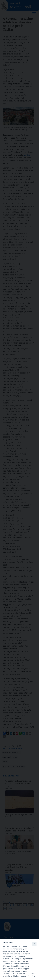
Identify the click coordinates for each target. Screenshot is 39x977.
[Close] (34, 944)
